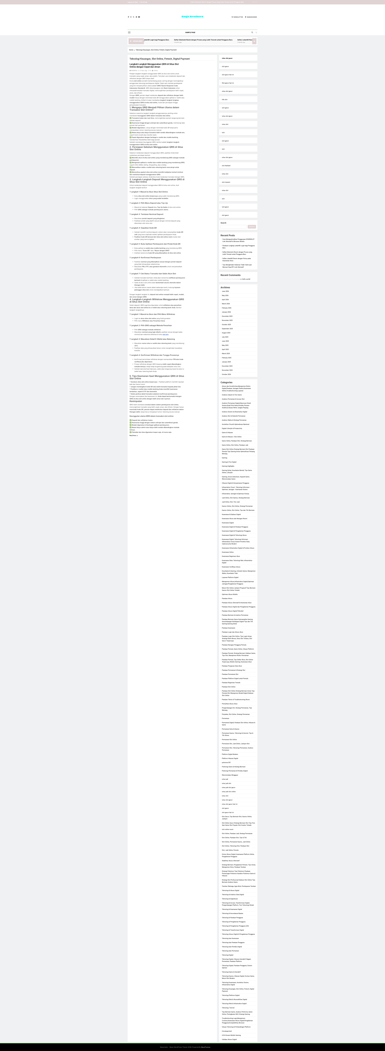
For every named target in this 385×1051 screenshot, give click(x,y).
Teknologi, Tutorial (228, 1008)
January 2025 (226, 362)
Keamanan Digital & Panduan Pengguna (235, 527)
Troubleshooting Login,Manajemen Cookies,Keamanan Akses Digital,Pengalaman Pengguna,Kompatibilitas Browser (237, 1020)
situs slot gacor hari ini (229, 804)
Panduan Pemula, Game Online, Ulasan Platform (238, 649)
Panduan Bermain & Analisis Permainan (235, 615)
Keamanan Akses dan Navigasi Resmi (234, 518)
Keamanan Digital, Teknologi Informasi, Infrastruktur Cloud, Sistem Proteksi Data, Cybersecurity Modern (236, 541)
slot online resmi (227, 829)
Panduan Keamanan (228, 628)
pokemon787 (226, 762)
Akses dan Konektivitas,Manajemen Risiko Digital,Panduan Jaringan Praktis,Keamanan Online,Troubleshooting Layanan (236, 388)
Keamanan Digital (228, 523)
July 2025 (225, 337)
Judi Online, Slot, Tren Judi (231, 502)
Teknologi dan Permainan (230, 951)
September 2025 (227, 329)
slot (223, 132)
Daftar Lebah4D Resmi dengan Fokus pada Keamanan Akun (177, 40)
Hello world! (246, 279)
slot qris (165, 334)
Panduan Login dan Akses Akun (232, 632)
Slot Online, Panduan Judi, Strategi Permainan (237, 833)
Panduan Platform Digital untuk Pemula (235, 678)
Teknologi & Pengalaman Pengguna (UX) (235, 926)
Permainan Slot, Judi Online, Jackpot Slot (236, 744)
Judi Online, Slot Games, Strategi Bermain (236, 498)
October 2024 (226, 374)
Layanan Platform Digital (230, 577)
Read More (133, 435)
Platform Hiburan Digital (230, 758)
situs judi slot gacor (228, 787)
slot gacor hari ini (228, 75)
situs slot (225, 124)
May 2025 (225, 345)
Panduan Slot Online (228, 687)
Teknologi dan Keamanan (230, 938)
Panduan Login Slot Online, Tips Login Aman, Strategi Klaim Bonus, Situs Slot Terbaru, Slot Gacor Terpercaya (237, 638)
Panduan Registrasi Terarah (231, 683)
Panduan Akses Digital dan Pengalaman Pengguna (238, 607)
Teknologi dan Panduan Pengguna (233, 942)
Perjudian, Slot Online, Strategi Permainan (236, 714)
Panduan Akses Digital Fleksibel (232, 611)
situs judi (225, 779)
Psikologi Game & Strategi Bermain (233, 767)
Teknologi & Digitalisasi (230, 899)
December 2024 (227, 366)
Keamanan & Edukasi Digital (231, 514)
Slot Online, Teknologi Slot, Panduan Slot (235, 846)
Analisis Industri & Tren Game (232, 395)
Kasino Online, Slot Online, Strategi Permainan (237, 506)
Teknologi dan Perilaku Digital (232, 947)
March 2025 (226, 353)
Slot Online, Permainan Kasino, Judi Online (236, 842)
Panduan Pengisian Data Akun (232, 666)
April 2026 (225, 300)
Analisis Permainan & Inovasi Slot (233, 399)
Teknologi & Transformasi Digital (233, 930)
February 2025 (226, 358)
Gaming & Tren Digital (229, 462)
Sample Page (190, 32)
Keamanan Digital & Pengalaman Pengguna (236, 531)
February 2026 (226, 308)
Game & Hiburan (227, 432)
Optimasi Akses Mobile (230, 594)
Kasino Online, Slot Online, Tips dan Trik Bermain (238, 510)
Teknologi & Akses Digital (230, 890)
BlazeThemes (205, 1047)
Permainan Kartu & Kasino (230, 729)
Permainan (225, 718)
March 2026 (226, 304)
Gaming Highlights (228, 466)
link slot (224, 99)
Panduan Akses (227, 598)
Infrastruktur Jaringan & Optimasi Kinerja (235, 494)
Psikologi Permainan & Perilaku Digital (235, 771)
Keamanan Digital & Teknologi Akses (234, 535)
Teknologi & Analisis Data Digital (233, 894)
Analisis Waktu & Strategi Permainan (234, 420)
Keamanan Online (228, 552)
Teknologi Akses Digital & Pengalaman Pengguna (238, 934)
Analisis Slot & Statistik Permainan (233, 416)
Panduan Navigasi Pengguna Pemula (234, 645)
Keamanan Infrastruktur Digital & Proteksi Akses (238, 548)
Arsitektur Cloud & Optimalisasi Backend (235, 424)
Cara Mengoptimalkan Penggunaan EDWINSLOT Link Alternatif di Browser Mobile (216, 2)
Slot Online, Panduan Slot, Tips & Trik (234, 838)
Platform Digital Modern (230, 754)
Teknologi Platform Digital (231, 995)
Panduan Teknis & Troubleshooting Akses (236, 699)
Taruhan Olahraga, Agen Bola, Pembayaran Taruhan (239, 886)
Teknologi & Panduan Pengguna (232, 918)
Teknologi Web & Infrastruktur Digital (234, 1003)
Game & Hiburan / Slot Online (232, 437)
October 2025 (226, 324)
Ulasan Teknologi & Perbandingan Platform (236, 1027)
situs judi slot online (229, 792)
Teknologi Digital (227, 955)
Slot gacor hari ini (228, 83)
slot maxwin (226, 182)
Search (223, 223)
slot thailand (226, 166)
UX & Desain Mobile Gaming (231, 1035)
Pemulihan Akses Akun (229, 704)
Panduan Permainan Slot (230, 674)
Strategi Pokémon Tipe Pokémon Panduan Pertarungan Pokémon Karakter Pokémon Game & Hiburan (238, 873)
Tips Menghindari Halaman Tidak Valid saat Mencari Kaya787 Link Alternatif (231, 40)
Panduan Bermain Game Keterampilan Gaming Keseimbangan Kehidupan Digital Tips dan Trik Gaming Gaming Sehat (237, 621)
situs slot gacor (227, 91)
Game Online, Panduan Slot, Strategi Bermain (237, 441)
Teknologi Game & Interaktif (231, 972)
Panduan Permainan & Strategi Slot (233, 670)
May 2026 (225, 295)
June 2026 (225, 291)
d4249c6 (134, 70)
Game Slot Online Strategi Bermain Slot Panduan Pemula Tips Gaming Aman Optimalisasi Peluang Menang (238, 451)
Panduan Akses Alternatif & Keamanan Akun (236, 603)
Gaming (224, 458)
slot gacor (225, 66)
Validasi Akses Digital (229, 1039)
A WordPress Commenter (231, 279)
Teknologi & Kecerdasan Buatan (232, 913)
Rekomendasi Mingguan (230, 775)
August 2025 (226, 333)
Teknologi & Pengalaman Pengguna (233, 922)
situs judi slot (226, 783)
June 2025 (225, 341)
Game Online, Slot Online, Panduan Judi (235, 445)
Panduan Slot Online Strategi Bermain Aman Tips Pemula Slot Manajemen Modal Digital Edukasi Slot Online (238, 693)
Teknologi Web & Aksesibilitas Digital (234, 999)
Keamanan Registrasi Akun (231, 556)
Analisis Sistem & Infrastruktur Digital (234, 412)
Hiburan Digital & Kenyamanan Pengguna (235, 483)
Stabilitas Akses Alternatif (231, 861)
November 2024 (227, 370)
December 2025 (227, 316)
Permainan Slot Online (229, 739)
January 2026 (226, 312)
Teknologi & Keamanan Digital (232, 909)
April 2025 (225, 349)
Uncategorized (227, 1031)
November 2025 (227, 320)
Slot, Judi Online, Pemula (230, 850)
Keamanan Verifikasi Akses (231, 567)
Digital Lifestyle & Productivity (232, 428)
